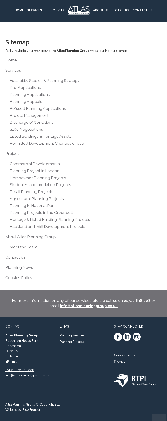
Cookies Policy (124, 355)
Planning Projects (72, 341)
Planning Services (72, 335)
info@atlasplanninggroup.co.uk (89, 305)
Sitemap (119, 361)
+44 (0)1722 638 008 (19, 370)
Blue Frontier (31, 409)
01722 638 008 (137, 300)
